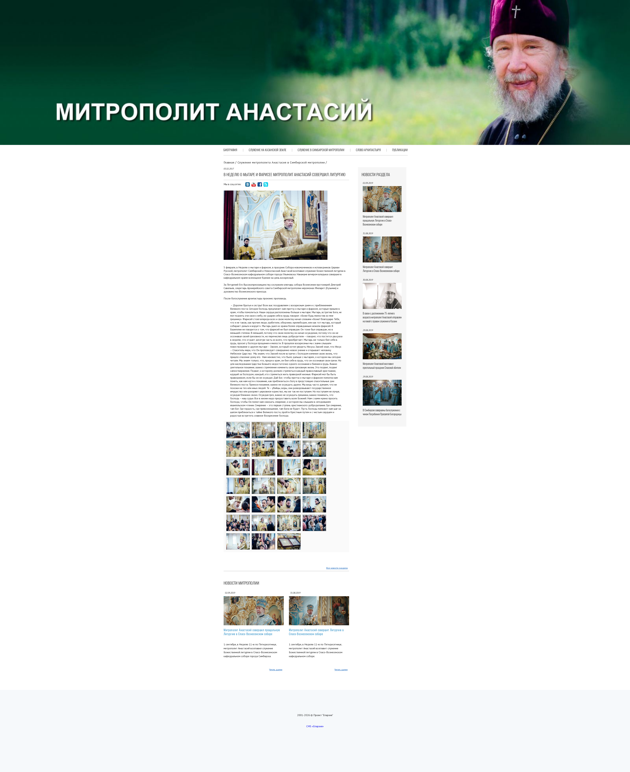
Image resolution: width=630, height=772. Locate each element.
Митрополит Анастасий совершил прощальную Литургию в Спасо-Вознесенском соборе (252, 632)
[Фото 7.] (289, 442)
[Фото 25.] (238, 535)
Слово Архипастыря (368, 150)
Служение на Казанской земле (267, 150)
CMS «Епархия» (315, 726)
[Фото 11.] (289, 461)
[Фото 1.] (238, 424)
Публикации (400, 150)
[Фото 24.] (314, 516)
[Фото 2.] (263, 424)
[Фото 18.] (263, 498)
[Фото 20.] (314, 498)
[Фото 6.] (263, 442)
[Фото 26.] (263, 535)
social (247, 184)
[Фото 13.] (238, 479)
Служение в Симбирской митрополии (321, 150)
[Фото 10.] (263, 461)
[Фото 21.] (238, 516)
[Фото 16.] (314, 479)
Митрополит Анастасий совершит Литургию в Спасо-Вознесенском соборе (316, 632)
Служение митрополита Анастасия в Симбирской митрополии (281, 162)
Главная (229, 162)
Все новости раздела (337, 568)
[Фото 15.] (289, 479)
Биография (230, 150)
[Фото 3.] (289, 424)
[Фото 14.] (263, 479)
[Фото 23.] (289, 516)
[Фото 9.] (238, 461)
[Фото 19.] (289, 498)
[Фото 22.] (263, 516)
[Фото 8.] (314, 442)
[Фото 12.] (314, 461)
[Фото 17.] (238, 498)
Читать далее (275, 669)
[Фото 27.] (289, 535)
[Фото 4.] (314, 424)
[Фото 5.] (238, 442)
